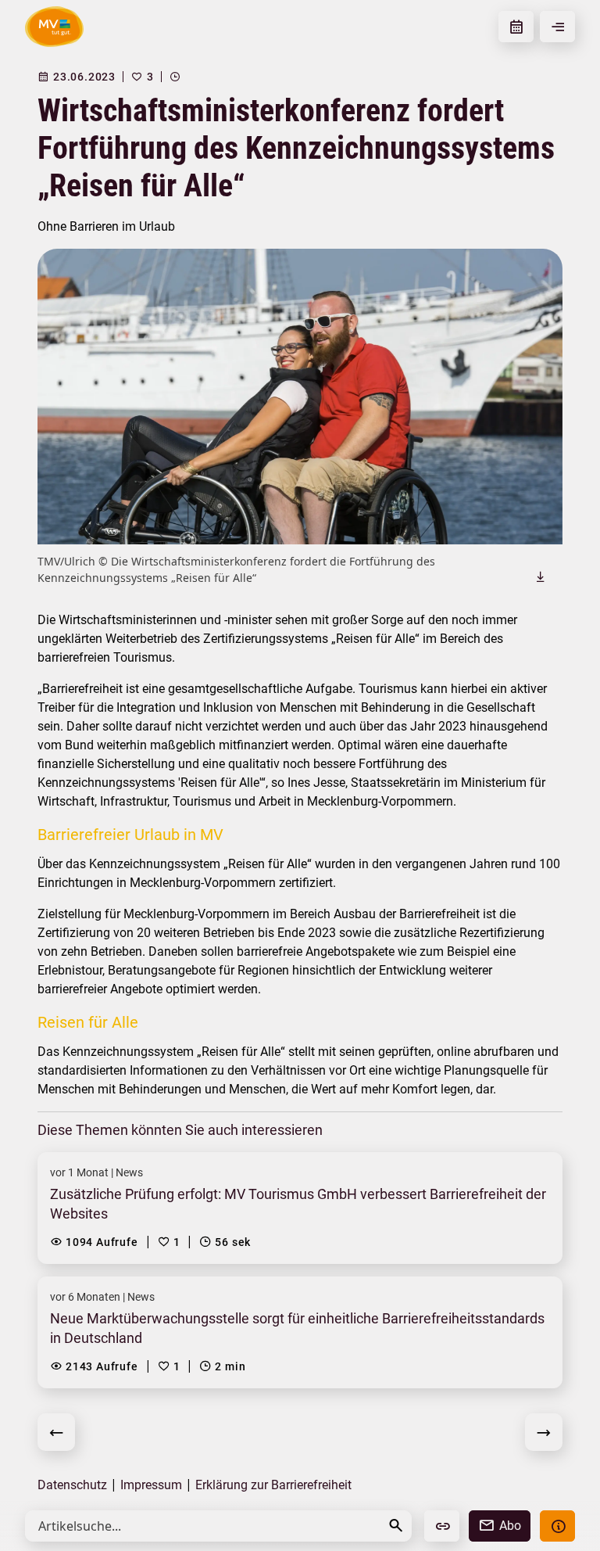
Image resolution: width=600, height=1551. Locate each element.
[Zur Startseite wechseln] (54, 26)
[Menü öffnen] (557, 26)
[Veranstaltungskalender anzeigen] (516, 26)
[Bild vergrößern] (300, 396)
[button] (396, 1525)
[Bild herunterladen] (540, 576)
